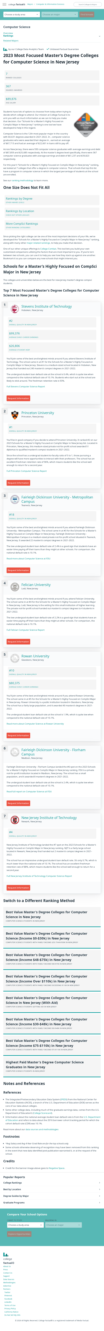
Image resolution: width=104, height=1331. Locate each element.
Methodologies (9, 1282)
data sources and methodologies (41, 1129)
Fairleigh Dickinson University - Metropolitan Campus (57, 499)
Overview (8, 33)
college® (8, 1261)
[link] (52, 36)
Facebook (8, 1299)
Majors (30, 4)
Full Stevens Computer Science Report (26, 386)
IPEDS (64, 1099)
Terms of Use (9, 1305)
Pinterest (8, 1295)
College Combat (48, 248)
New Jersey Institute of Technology (49, 817)
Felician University (36, 584)
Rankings (8, 35)
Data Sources (8, 1279)
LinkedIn (7, 1302)
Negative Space (56, 1168)
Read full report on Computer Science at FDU (29, 791)
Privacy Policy (10, 1308)
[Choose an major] (59, 14)
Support (6, 1276)
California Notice (11, 1312)
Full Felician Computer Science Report (26, 629)
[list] (52, 36)
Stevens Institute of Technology (46, 306)
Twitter (7, 1292)
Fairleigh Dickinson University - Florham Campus (53, 751)
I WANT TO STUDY (14, 1220)
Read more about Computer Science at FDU (28, 558)
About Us (7, 1266)
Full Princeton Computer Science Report (27, 470)
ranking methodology (22, 180)
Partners (6, 1289)
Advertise (7, 1286)
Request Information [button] (18, 398)
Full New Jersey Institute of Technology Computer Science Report (39, 876)
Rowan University (35, 656)
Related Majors (10, 40)
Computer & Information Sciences (50, 4)
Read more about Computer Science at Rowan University (35, 723)
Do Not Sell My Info (12, 1315)
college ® (16, 4)
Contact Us (7, 1273)
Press (5, 1269)
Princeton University (37, 412)
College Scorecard (42, 1113)
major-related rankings (38, 242)
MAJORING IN (50, 1220)
